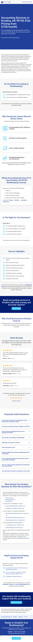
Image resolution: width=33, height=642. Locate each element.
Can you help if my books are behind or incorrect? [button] (15, 471)
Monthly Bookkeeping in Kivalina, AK (15, 517)
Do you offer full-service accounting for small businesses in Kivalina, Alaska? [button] (14, 421)
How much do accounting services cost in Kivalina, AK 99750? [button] (13, 432)
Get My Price (16, 308)
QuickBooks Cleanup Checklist (14, 576)
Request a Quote (16, 602)
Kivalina (20, 617)
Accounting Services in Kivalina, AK (15, 525)
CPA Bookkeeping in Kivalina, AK (14, 527)
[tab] (16, 421)
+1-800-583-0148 (17, 631)
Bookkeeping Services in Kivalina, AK (15, 520)
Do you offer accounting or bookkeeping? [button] (13, 437)
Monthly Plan (9, 501)
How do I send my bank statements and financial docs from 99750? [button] (15, 465)
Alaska (15, 617)
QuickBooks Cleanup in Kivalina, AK (15, 508)
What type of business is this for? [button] (11, 442)
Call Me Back (16, 638)
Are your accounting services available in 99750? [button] (15, 426)
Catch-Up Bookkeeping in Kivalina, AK (15, 506)
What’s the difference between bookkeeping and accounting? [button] (15, 453)
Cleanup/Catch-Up (10, 499)
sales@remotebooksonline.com (16, 633)
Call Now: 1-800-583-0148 (27, 1)
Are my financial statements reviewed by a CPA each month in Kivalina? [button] (15, 459)
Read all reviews (16, 401)
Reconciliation (9, 498)
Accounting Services (6, 617)
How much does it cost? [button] (8, 447)
